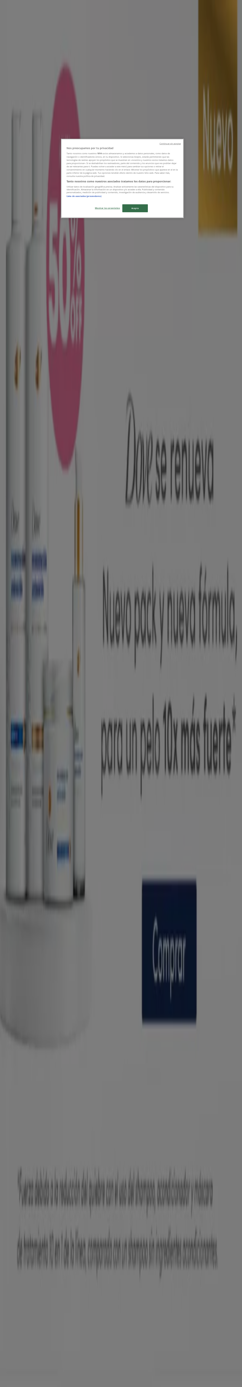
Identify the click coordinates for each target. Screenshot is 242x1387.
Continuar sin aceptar (170, 143)
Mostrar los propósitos (107, 208)
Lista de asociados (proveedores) (84, 196)
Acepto (135, 208)
